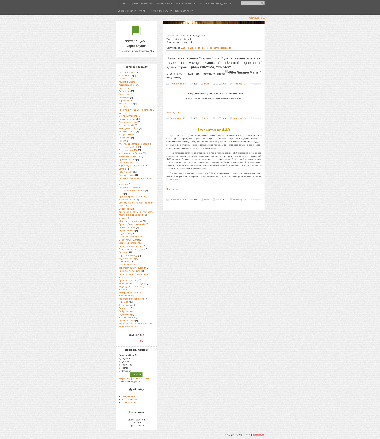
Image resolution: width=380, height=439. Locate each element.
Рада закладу (125, 233)
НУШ (121, 193)
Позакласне (125, 137)
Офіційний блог (129, 396)
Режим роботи (126, 171)
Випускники (124, 94)
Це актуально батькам (130, 236)
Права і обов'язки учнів (130, 246)
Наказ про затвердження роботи (135, 178)
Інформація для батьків (130, 153)
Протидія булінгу (127, 159)
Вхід (263, 17)
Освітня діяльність (128, 115)
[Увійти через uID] (131, 341)
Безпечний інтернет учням (132, 249)
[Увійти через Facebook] (136, 341)
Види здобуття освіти (130, 286)
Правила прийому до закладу (133, 274)
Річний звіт (124, 301)
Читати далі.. (172, 189)
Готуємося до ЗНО (128, 147)
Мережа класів (126, 103)
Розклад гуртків (127, 175)
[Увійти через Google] (141, 341)
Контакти (123, 184)
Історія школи (126, 75)
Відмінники (124, 97)
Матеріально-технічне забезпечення (130, 294)
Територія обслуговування (132, 267)
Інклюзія (123, 218)
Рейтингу (199, 47)
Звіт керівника (126, 305)
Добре (125, 361)
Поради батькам (127, 227)
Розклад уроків (126, 125)
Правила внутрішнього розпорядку (136, 109)
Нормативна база (128, 119)
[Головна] (136, 34)
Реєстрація (253, 17)
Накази (122, 140)
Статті (180, 35)
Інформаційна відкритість (131, 165)
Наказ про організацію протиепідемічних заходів (132, 189)
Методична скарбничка (130, 221)
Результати (124, 378)
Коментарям (212, 47)
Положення (124, 308)
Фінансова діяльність (129, 156)
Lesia (206, 83)
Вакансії (123, 289)
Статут (122, 106)
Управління (124, 100)
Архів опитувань (141, 378)
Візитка (122, 168)
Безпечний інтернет (129, 242)
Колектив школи (127, 81)
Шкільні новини (126, 72)
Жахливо (126, 370)
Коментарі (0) (239, 83)
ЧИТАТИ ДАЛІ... (173, 113)
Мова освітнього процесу (132, 283)
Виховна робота (127, 131)
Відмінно (126, 358)
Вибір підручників (127, 311)
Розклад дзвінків (127, 317)
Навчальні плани (127, 199)
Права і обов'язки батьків (132, 224)
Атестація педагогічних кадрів (134, 143)
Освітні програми (127, 264)
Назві (190, 47)
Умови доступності (128, 277)
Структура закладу (128, 255)
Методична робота (128, 128)
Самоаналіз (124, 261)
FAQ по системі (129, 402)
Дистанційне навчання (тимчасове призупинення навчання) (136, 213)
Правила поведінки (128, 280)
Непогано (127, 364)
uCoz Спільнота (129, 399)
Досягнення (125, 91)
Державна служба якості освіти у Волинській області (135, 325)
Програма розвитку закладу (133, 196)
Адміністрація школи (129, 84)
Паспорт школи (126, 78)
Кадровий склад (127, 258)
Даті (183, 47)
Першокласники (127, 230)
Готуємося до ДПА (178, 83)
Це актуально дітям (129, 239)
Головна (170, 35)
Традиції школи (126, 134)
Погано (126, 367)
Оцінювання (125, 314)
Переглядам (226, 47)
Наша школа (125, 88)
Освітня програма (128, 122)
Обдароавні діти (127, 208)
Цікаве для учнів (127, 162)
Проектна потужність (130, 270)
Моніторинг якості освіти (131, 298)
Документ (124, 252)
